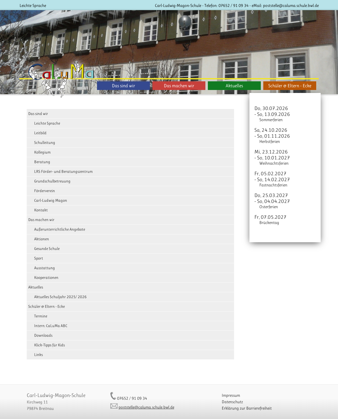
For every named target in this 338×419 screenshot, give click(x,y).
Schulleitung (44, 142)
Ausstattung (44, 267)
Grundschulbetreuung (52, 181)
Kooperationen (46, 277)
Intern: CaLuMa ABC (50, 325)
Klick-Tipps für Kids (49, 345)
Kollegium (42, 152)
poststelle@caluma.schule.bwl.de (291, 5)
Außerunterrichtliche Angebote (59, 229)
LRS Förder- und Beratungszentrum (63, 171)
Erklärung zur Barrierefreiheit (247, 408)
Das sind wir (123, 85)
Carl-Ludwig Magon (50, 200)
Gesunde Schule (47, 248)
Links (38, 354)
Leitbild (40, 133)
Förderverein (44, 190)
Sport (38, 258)
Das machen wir (179, 85)
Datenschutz (232, 401)
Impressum (231, 395)
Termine (40, 316)
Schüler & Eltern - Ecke (289, 85)
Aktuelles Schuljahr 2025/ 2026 (60, 296)
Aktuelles (234, 85)
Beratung (42, 161)
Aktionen (41, 239)
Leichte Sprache (33, 5)
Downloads (43, 335)
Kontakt (41, 210)
